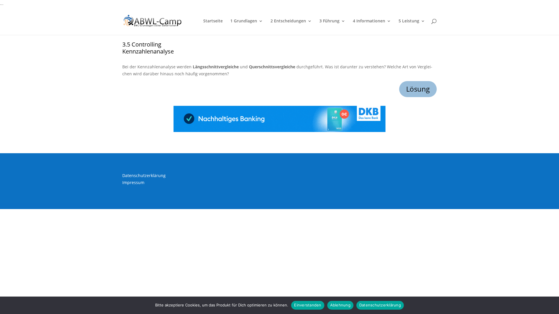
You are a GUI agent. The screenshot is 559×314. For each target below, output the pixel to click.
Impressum (133, 182)
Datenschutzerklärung (144, 175)
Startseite (213, 21)
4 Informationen (369, 21)
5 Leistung (409, 21)
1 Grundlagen (243, 21)
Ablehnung (340, 305)
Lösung (418, 89)
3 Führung (329, 21)
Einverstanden (307, 305)
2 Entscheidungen (288, 21)
